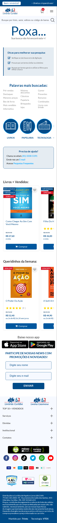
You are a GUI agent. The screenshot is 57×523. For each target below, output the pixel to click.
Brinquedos (26, 103)
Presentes (42, 94)
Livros (11, 137)
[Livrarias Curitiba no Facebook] (6, 458)
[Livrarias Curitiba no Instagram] (15, 458)
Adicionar (21, 246)
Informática (8, 109)
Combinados (43, 101)
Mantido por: (18, 518)
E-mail (22, 159)
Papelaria (25, 100)
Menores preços (10, 98)
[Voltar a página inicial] (10, 11)
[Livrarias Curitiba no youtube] (51, 458)
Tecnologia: (40, 518)
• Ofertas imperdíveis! (42, 3)
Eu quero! (28, 386)
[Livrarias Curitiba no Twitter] (33, 458)
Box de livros (9, 101)
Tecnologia (44, 137)
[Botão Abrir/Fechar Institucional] (51, 408)
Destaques (8, 94)
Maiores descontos (25, 91)
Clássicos (25, 96)
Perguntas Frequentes (23, 163)
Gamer (41, 90)
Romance (42, 98)
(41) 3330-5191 (29, 156)
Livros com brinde (43, 106)
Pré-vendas (8, 90)
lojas (23, 107)
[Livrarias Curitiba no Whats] (42, 458)
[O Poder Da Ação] (21, 283)
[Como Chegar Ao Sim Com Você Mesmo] (21, 203)
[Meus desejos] (35, 190)
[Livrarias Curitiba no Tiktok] (24, 458)
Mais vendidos (9, 105)
